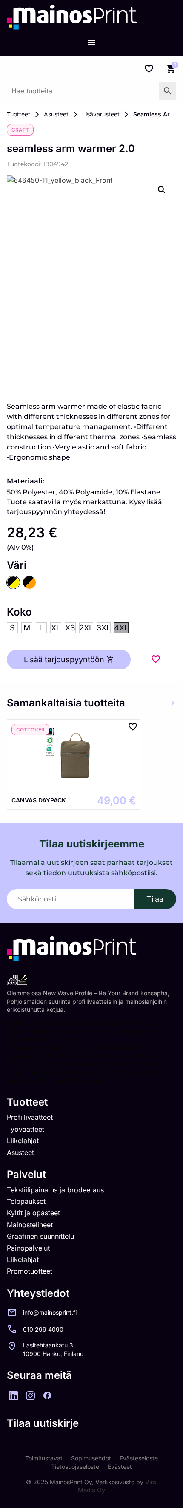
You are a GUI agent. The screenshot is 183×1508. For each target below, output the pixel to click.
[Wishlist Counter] (149, 69)
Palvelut (26, 1174)
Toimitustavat (44, 1458)
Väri (16, 565)
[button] (161, 190)
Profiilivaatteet (30, 1117)
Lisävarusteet (101, 114)
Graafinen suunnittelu (40, 1236)
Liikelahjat (23, 1140)
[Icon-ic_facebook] (47, 1395)
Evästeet (120, 1466)
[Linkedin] (13, 1395)
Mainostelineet (30, 1224)
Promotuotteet (29, 1271)
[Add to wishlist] (155, 659)
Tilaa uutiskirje (43, 1423)
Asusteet (56, 114)
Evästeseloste (139, 1458)
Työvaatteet (25, 1129)
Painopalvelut (28, 1248)
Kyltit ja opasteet (33, 1213)
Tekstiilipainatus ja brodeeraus (55, 1190)
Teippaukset (26, 1201)
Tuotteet (18, 114)
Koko (19, 612)
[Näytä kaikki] (171, 703)
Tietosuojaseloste (75, 1466)
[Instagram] (30, 1395)
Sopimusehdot (91, 1458)
